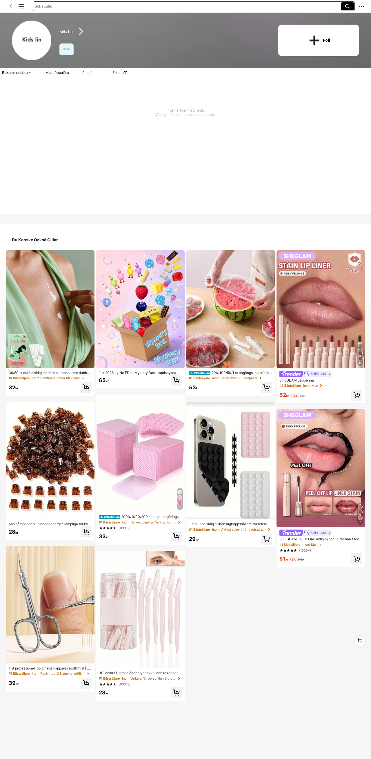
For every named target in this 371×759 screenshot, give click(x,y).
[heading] (162, 31)
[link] (32, 41)
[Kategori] (21, 6)
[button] (11, 6)
